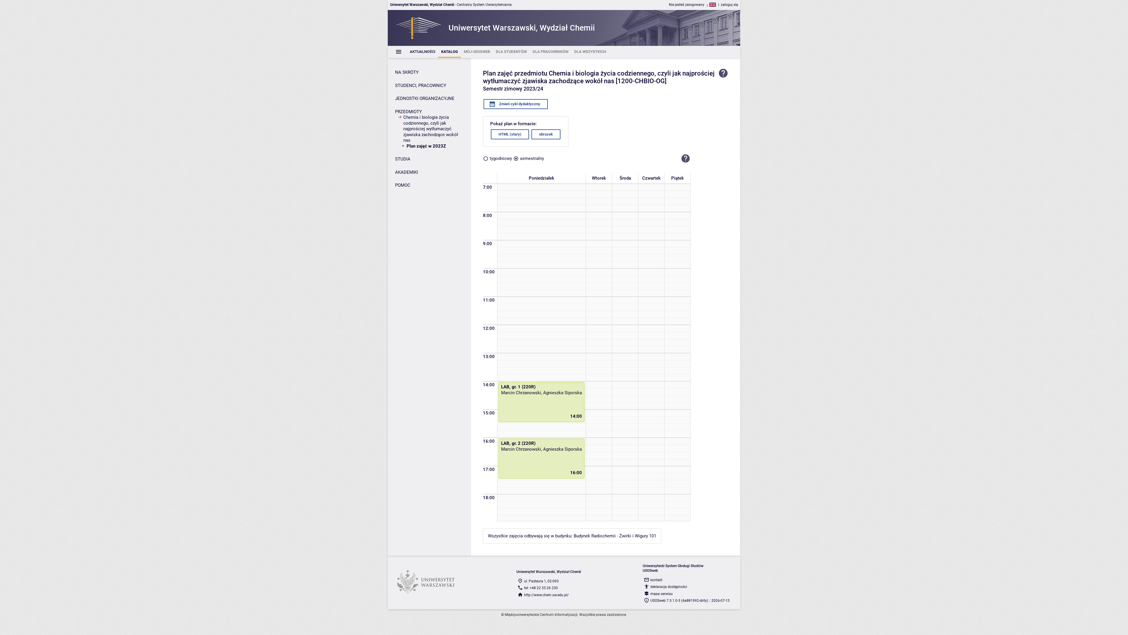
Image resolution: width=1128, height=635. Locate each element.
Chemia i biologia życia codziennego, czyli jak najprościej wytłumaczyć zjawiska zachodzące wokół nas (430, 129)
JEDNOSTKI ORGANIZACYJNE (424, 98)
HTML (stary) (509, 134)
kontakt (656, 580)
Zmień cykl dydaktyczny (519, 104)
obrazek (546, 134)
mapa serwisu (661, 594)
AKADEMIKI (406, 172)
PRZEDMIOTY (408, 111)
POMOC (402, 185)
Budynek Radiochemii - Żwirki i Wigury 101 (615, 536)
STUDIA (402, 159)
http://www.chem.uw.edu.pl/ (546, 595)
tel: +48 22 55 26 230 (541, 588)
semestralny (532, 158)
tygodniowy (501, 158)
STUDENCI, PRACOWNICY (420, 85)
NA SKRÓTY (407, 72)
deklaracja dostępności (668, 587)
